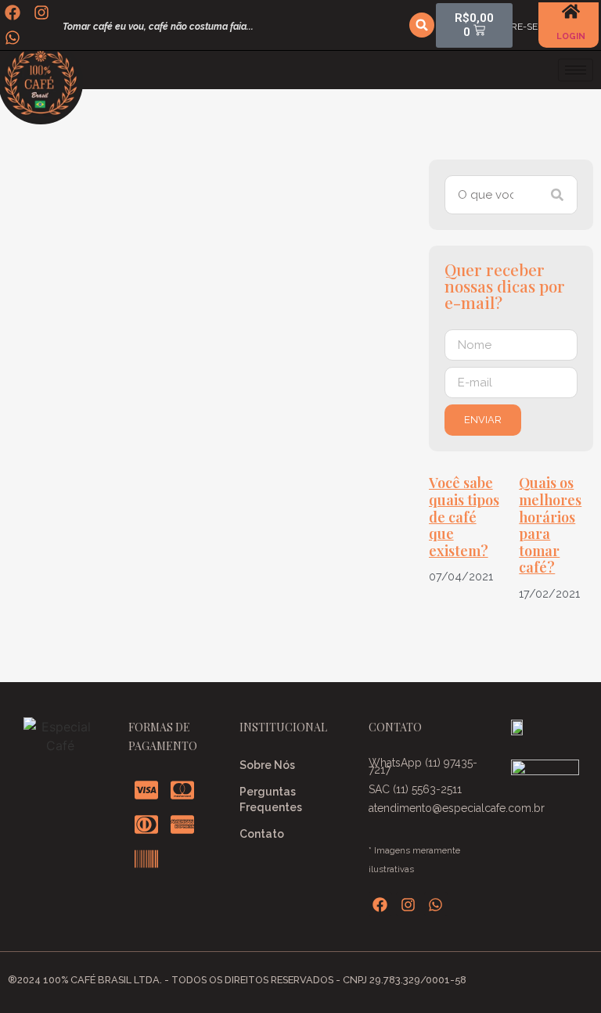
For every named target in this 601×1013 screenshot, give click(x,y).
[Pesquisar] (557, 195)
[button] (421, 25)
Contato (261, 834)
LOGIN (570, 36)
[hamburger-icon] (575, 70)
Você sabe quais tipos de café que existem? (464, 516)
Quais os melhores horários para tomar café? (550, 525)
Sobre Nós (267, 765)
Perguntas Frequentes (270, 799)
